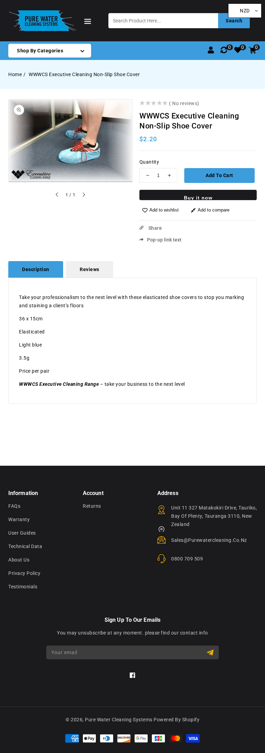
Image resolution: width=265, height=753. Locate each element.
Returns (92, 506)
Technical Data (25, 546)
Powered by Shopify (176, 719)
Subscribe (211, 653)
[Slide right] (83, 196)
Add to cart (219, 175)
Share (154, 228)
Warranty (19, 519)
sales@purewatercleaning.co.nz (209, 540)
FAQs (14, 506)
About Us (18, 560)
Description (35, 269)
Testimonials (22, 586)
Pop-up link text (164, 240)
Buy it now (198, 197)
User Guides (22, 533)
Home (15, 74)
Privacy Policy (24, 573)
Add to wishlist (164, 210)
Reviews (89, 269)
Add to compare (213, 210)
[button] (87, 22)
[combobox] (179, 20)
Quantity (149, 162)
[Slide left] (57, 196)
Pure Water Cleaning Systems (119, 719)
